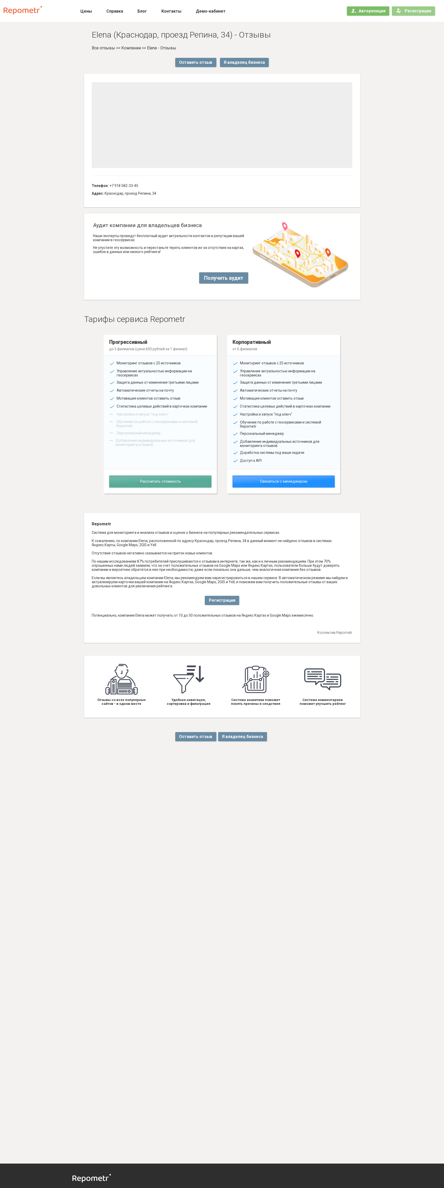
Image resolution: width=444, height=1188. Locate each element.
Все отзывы (103, 48)
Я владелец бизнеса (244, 62)
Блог (142, 11)
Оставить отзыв (195, 62)
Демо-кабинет (211, 11)
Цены (86, 11)
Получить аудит (223, 278)
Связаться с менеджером (283, 481)
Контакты (171, 11)
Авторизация (372, 10)
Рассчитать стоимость (160, 481)
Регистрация (417, 10)
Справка (114, 11)
